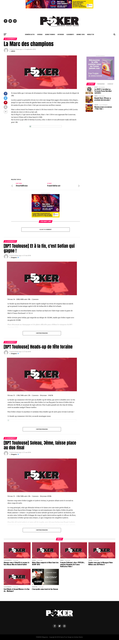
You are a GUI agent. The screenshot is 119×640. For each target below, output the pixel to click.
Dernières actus (29, 34)
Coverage (39, 34)
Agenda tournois (50, 34)
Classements (70, 34)
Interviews (61, 34)
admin (13, 51)
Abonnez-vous (81, 34)
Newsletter (90, 34)
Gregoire (14, 257)
